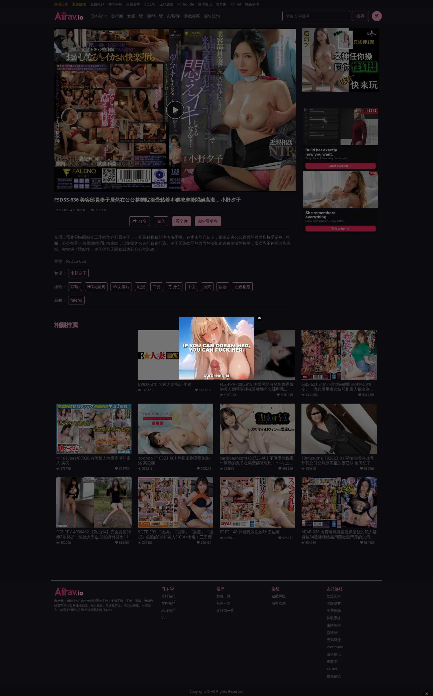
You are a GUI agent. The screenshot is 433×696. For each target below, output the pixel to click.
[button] (259, 317)
